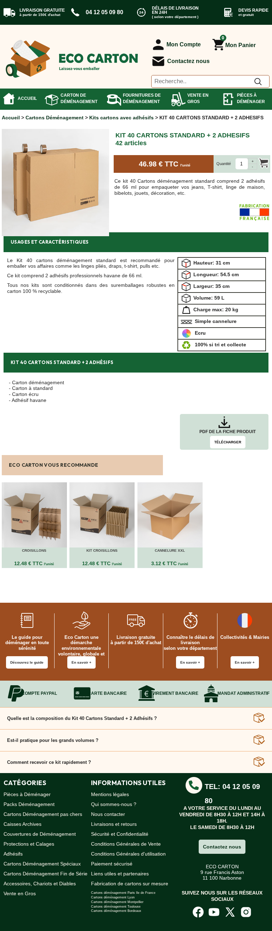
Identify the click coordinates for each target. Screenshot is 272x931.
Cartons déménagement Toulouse (116, 906)
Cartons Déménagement (55, 117)
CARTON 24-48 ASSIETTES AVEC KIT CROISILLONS (102, 548)
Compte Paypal (39, 693)
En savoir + (81, 662)
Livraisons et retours (114, 824)
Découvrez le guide (27, 662)
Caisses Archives (22, 824)
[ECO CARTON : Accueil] (72, 56)
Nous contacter (108, 814)
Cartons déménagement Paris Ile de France (123, 893)
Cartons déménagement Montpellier (117, 902)
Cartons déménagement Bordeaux (116, 911)
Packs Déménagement (29, 804)
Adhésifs (13, 854)
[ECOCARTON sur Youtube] (214, 911)
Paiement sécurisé (111, 864)
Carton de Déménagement (79, 98)
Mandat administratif (243, 693)
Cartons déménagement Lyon (113, 897)
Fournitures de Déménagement (142, 98)
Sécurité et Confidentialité (119, 834)
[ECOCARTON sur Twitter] (230, 911)
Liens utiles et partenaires (120, 873)
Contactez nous (188, 61)
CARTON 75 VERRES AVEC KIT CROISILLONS (34, 548)
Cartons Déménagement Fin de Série (45, 873)
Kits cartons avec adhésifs (121, 117)
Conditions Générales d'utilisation (128, 854)
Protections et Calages (29, 844)
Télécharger (227, 442)
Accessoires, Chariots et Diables (40, 883)
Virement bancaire (175, 693)
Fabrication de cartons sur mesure (129, 883)
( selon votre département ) (175, 17)
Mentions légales (110, 794)
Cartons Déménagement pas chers (43, 814)
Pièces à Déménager (251, 98)
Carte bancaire (107, 693)
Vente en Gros (198, 98)
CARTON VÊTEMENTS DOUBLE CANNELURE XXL (170, 548)
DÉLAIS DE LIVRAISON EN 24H (175, 10)
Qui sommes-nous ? (113, 804)
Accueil (27, 98)
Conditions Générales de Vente (126, 844)
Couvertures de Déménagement (40, 834)
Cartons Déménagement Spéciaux (42, 864)
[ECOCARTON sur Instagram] (246, 911)
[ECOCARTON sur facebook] (198, 911)
